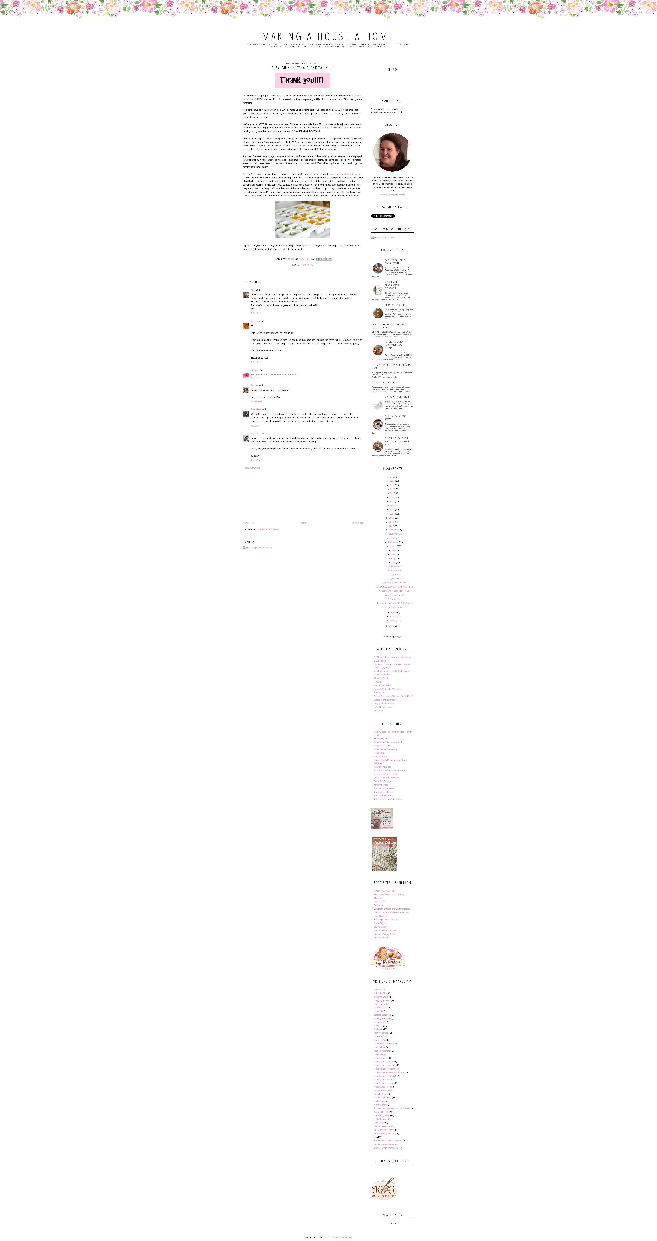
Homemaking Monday (384, 1043)
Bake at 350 (379, 901)
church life (378, 1011)
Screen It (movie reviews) (385, 700)
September (393, 542)
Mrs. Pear (255, 321)
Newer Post (248, 523)
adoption (378, 990)
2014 (392, 497)
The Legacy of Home (383, 795)
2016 (392, 489)
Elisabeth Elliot (381, 678)
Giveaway (378, 1036)
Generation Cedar (382, 746)
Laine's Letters (380, 756)
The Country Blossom (384, 792)
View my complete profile (392, 195)
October (393, 538)
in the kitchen (380, 1058)
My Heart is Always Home (385, 774)
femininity (378, 1029)
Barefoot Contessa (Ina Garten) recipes (392, 909)
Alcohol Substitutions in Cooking (389, 894)
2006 (391, 626)
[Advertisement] (303, 495)
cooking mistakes (382, 1018)
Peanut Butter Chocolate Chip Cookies (395, 603)
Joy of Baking (380, 923)
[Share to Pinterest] (330, 259)
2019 (392, 477)
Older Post (357, 523)
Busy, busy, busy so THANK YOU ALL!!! (395, 587)
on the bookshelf (381, 1119)
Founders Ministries (383, 685)
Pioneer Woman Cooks (384, 934)
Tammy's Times (381, 785)
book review (379, 1004)
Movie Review (380, 1105)
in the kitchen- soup (383, 1087)
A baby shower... (395, 570)
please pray (379, 1123)
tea (375, 1137)
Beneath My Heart (382, 738)
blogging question (382, 1000)
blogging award (381, 997)
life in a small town (382, 1090)
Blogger (398, 636)
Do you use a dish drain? (397, 396)
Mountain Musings (382, 767)
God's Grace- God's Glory (385, 749)
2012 (392, 505)
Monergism (379, 692)
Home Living (380, 753)
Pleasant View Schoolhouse (387, 777)
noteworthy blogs (382, 1115)
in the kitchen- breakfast (385, 1065)
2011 (392, 510)
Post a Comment (251, 468)
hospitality (378, 1054)
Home (303, 523)
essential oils (380, 1022)
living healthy (380, 1094)
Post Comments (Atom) (268, 529)
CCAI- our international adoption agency (392, 657)
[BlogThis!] (320, 259)
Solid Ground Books (383, 707)
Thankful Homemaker (384, 788)
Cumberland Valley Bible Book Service (392, 671)
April (393, 562)
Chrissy (254, 370)
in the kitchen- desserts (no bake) (389, 1072)
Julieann (255, 433)
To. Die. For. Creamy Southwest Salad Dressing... (395, 344)
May (393, 558)
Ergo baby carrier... (395, 607)
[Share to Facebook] (327, 259)
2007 (391, 526)
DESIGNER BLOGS (342, 1237)
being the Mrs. (380, 993)
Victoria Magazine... (395, 566)
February (394, 616)
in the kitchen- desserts (384, 1069)
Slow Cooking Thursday (385, 1133)
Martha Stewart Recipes (385, 930)
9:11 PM (255, 460)
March (394, 612)
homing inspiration (382, 1051)
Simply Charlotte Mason (385, 703)
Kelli (253, 290)
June (393, 554)
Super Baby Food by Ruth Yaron (344, 174)
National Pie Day (382, 1112)
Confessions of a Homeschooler (389, 742)
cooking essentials (382, 1015)
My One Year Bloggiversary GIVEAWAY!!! (392, 285)
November (393, 534)
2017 (392, 485)
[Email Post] (313, 259)
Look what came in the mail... (395, 583)
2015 (392, 493)
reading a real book (383, 1126)
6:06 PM (256, 377)
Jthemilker (256, 409)
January (393, 621)
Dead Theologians (382, 675)
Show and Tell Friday (383, 1130)
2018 (392, 481)
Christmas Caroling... (396, 304)
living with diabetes (383, 1097)
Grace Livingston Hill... (385, 382)
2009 (391, 518)
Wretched (378, 710)
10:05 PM (256, 401)
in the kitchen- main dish (385, 1076)
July (393, 550)
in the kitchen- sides (383, 1079)
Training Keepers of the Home (388, 799)
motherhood (379, 1101)
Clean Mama (380, 661)
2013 (392, 501)
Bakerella (378, 905)
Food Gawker (380, 916)
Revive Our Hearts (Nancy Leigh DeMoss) (393, 696)
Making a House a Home (328, 36)
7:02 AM (255, 425)
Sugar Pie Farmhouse (384, 781)
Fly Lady (378, 682)
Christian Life (380, 1008)
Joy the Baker (380, 927)
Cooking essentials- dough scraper (395, 261)
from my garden (381, 1033)
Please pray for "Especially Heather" (395, 591)
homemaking (380, 1040)
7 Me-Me (395, 574)
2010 (392, 514)
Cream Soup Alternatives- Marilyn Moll (391, 912)
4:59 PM (256, 313)
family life (308, 265)
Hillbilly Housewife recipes (386, 919)
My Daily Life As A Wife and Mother (390, 770)
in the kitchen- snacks (384, 1083)
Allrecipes (378, 898)
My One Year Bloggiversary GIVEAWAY (392, 1108)
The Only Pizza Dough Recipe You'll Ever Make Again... (397, 441)
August (393, 546)
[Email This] (317, 259)
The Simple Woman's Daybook (388, 1141)
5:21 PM (256, 362)
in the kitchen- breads (384, 1061)
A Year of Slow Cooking (385, 891)
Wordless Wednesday (384, 1144)
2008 (391, 522)
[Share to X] (324, 259)
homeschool (379, 1047)
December (394, 530)
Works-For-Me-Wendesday (386, 1148)
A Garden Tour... (395, 599)
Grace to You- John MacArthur (388, 689)
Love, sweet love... (395, 578)
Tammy (254, 385)
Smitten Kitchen (381, 937)
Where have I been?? (395, 595)
